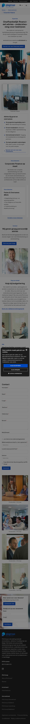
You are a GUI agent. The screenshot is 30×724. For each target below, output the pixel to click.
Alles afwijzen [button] (15, 369)
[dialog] (15, 362)
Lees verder (13, 362)
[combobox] (26, 350)
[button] (15, 373)
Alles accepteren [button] (15, 365)
